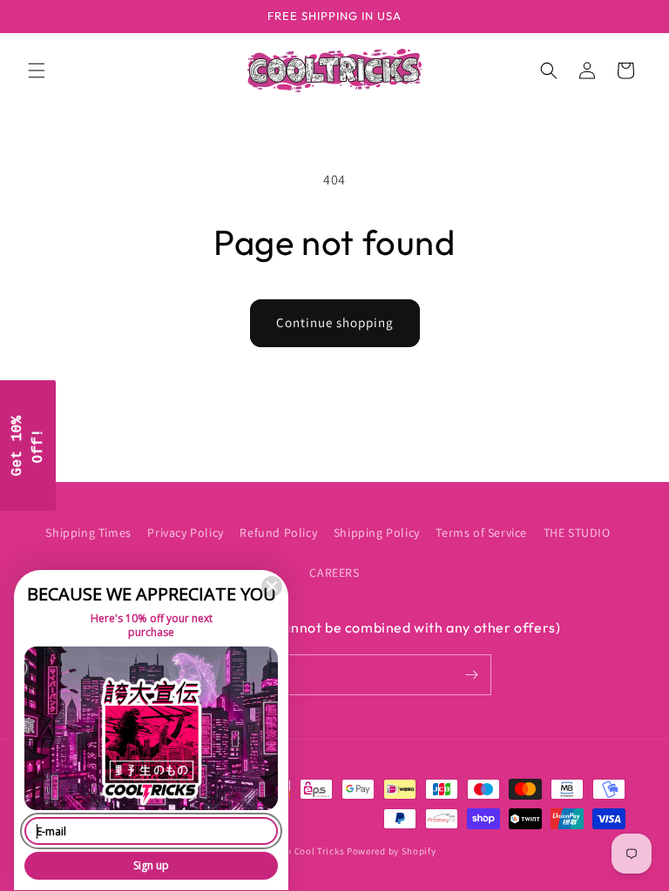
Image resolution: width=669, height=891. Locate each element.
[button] (36, 70)
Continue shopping (335, 322)
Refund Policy (278, 532)
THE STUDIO (577, 532)
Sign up (151, 865)
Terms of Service (481, 532)
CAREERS (334, 572)
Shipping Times (88, 532)
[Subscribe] (471, 674)
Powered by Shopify (391, 851)
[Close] (271, 586)
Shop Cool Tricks (306, 851)
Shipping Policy (377, 532)
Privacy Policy (185, 532)
